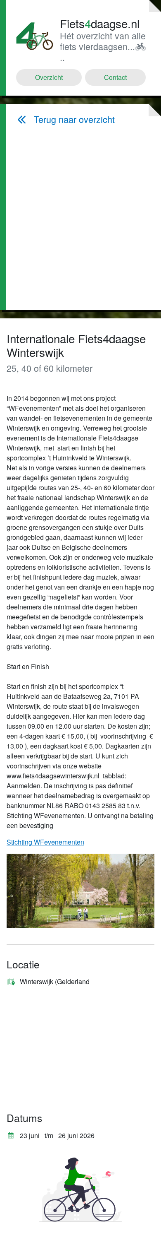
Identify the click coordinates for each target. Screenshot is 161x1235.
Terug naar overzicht (74, 119)
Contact (115, 77)
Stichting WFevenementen (45, 842)
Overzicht (49, 77)
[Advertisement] (82, 217)
